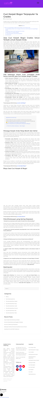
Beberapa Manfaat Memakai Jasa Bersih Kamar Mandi (15, 326)
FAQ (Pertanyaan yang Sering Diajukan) (13, 33)
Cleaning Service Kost (33, 354)
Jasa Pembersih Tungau (34, 349)
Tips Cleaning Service (10, 299)
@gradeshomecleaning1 (11, 117)
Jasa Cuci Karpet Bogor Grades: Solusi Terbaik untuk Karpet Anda (17, 27)
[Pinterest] (17, 369)
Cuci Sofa (30, 371)
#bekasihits (19, 123)
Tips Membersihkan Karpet (11, 301)
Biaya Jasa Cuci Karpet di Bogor (12, 32)
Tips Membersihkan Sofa (11, 310)
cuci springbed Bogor (21, 165)
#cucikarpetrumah (12, 122)
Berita (7, 296)
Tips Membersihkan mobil (11, 305)
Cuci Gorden (31, 352)
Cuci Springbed (32, 364)
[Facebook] (17, 366)
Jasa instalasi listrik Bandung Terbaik (12, 319)
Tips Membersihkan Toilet (11, 312)
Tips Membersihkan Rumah (12, 308)
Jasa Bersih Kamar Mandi (34, 360)
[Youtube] (23, 366)
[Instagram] (20, 366)
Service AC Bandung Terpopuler (11, 324)
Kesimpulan (8, 34)
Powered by (4, 397)
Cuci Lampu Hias (32, 347)
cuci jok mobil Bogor (21, 102)
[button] (21, 394)
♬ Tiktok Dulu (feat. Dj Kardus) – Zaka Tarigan (15, 125)
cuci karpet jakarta (21, 216)
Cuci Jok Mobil (32, 367)
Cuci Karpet (31, 369)
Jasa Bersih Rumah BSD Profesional (11, 329)
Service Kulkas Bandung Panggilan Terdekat (13, 322)
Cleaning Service (32, 374)
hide (23, 25)
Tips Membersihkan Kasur (11, 303)
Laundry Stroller (32, 362)
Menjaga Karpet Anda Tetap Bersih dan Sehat (14, 31)
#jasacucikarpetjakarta (21, 122)
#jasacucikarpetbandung (11, 123)
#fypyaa (28, 123)
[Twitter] (20, 369)
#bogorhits (24, 123)
